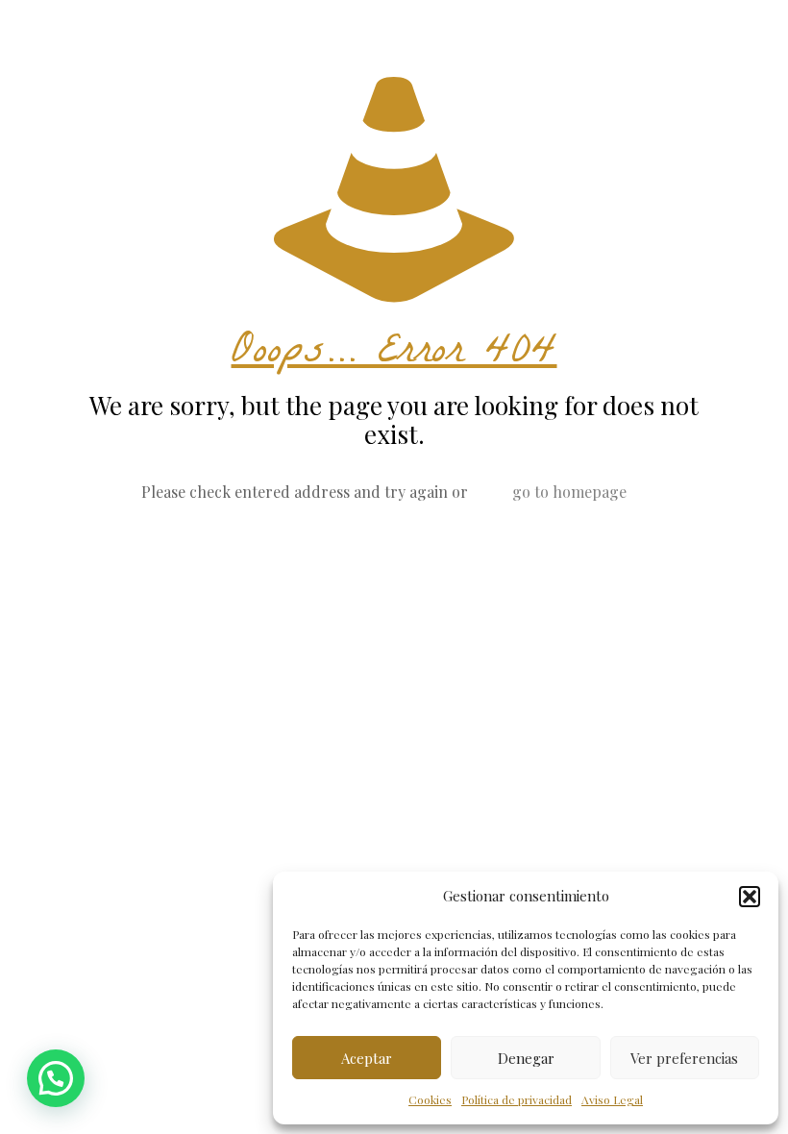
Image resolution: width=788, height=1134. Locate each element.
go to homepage (569, 491)
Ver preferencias (684, 1058)
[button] (749, 896)
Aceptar (366, 1058)
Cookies (430, 1099)
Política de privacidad (516, 1099)
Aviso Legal (612, 1099)
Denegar (526, 1058)
